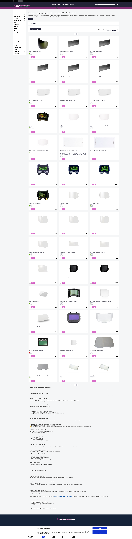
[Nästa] (75, 34)
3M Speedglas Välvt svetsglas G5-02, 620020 (68, 301)
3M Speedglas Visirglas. (64, 203)
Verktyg (15, 22)
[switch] (53, 537)
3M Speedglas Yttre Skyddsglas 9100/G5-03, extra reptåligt (101, 228)
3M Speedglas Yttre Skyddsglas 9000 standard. (69, 125)
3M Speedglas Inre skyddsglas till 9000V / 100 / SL (69, 150)
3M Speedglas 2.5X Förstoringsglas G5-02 (98, 100)
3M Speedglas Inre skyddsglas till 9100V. (67, 252)
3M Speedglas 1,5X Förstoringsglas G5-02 (36, 100)
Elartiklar (15, 28)
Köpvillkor (91, 1)
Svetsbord (16, 26)
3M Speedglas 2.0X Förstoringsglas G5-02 (67, 100)
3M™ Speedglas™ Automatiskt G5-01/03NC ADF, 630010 (70, 326)
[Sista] (77, 34)
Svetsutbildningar (17, 47)
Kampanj (15, 49)
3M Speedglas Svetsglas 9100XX (96, 178)
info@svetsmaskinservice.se (66, 525)
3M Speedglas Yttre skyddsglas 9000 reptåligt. (99, 125)
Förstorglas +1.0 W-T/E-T (64, 375)
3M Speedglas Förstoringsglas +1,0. (66, 51)
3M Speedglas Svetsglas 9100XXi (35, 203)
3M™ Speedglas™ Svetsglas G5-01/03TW (67, 277)
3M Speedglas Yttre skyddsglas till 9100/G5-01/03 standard (40, 228)
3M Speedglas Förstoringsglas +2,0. (35, 76)
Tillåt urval (100, 530)
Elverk (15, 30)
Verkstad (15, 43)
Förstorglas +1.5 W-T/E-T (95, 375)
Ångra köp (105, 1)
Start (81, 1)
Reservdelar (16, 33)
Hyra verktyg (16, 41)
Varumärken (16, 53)
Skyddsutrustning (17, 20)
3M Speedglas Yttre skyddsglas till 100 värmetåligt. (38, 375)
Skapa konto (101, 1)
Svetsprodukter (17, 14)
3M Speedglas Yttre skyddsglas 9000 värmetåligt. (38, 150)
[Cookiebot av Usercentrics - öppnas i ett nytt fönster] (30, 537)
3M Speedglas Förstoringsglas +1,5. (97, 51)
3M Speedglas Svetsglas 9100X (65, 178)
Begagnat (16, 35)
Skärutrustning (17, 16)
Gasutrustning (16, 24)
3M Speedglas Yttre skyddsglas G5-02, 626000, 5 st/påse (39, 326)
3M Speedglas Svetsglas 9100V (35, 178)
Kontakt (87, 1)
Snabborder (96, 1)
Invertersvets (36, 525)
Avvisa (99, 533)
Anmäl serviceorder (111, 1)
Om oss (15, 10)
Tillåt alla (99, 528)
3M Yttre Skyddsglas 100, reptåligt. (97, 350)
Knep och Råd (16, 51)
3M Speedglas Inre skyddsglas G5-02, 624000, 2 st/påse (100, 301)
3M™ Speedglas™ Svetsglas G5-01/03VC (97, 277)
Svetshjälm (33, 23)
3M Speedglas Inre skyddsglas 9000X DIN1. (98, 150)
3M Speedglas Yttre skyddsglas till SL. (97, 326)
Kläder (15, 37)
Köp (32, 57)
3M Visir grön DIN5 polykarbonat (35, 51)
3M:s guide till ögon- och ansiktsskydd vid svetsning (62, 442)
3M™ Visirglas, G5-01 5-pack (34, 301)
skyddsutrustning (62, 496)
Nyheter (15, 12)
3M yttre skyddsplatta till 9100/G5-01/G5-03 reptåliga (70, 228)
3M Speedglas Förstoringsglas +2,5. (66, 76)
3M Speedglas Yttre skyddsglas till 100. (67, 350)
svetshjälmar (56, 496)
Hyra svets (16, 39)
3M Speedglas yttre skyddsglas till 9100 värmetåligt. (39, 252)
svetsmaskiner (69, 496)
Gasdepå (15, 45)
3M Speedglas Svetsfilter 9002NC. (35, 125)
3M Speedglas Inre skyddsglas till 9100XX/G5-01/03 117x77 (40, 277)
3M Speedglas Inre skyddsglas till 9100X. (98, 252)
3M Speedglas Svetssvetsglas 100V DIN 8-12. (37, 350)
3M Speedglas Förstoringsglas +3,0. (97, 76)
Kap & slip (16, 18)
